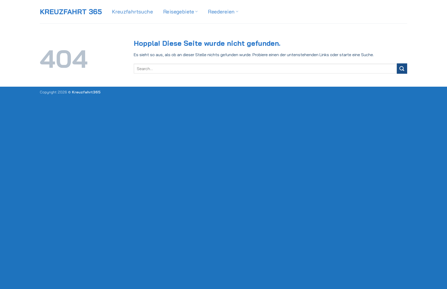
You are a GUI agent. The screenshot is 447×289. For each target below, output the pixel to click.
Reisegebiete (178, 11)
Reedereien (221, 11)
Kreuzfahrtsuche (132, 11)
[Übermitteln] (402, 68)
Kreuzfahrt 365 (71, 11)
